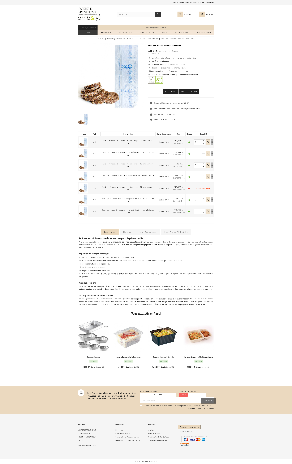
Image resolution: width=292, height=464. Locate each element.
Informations (81, 425)
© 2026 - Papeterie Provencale (146, 461)
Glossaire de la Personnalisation (127, 437)
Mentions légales (154, 433)
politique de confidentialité (187, 405)
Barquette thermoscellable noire (163, 357)
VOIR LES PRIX (170, 91)
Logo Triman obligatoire (176, 232)
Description (110, 232)
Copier (183, 395)
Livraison (127, 232)
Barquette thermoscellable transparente (128, 357)
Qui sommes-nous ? (122, 433)
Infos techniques (148, 232)
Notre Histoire (120, 430)
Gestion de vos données (189, 427)
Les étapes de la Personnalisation (127, 440)
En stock (175, 51)
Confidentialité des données (158, 440)
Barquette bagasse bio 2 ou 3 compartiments (198, 357)
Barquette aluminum (93, 357)
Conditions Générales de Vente (158, 437)
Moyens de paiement (186, 432)
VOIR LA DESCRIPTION (189, 91)
